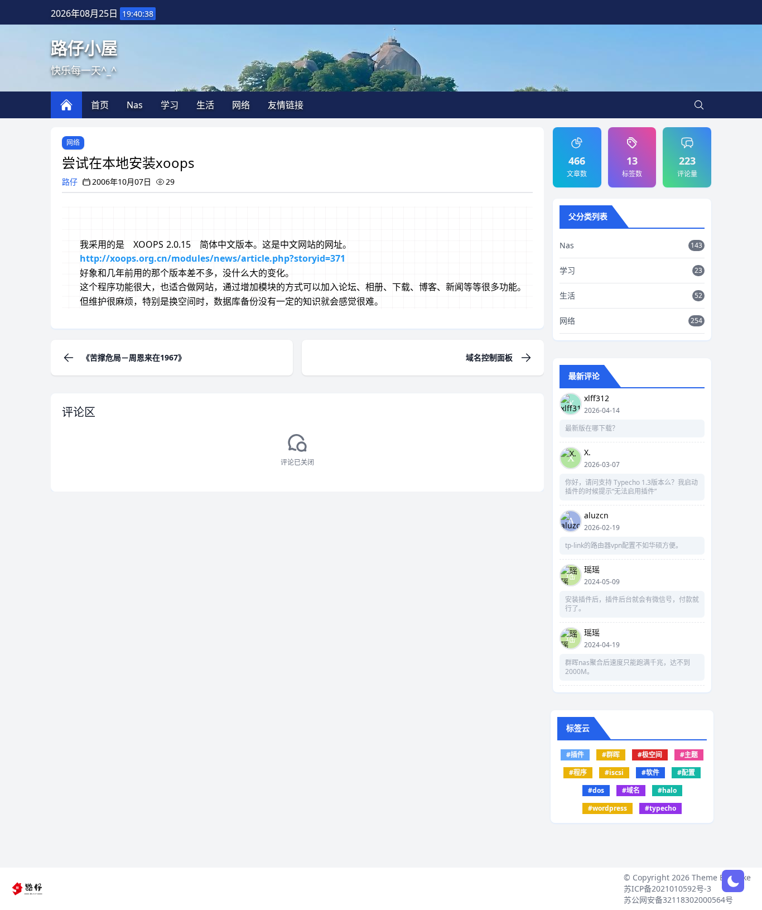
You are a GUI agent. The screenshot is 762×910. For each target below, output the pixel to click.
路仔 (70, 181)
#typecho (660, 808)
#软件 (650, 772)
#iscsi (614, 772)
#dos (596, 790)
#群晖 (611, 754)
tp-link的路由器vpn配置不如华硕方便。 (623, 545)
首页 (100, 105)
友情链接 (285, 105)
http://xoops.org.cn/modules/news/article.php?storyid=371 (212, 258)
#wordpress (607, 808)
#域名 (631, 790)
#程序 (578, 772)
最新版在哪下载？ (592, 428)
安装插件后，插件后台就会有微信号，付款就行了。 (632, 604)
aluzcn (596, 515)
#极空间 (650, 754)
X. (587, 452)
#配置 (686, 772)
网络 (73, 142)
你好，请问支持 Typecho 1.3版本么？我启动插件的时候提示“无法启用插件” (631, 487)
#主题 (689, 754)
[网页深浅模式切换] (733, 881)
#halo (667, 790)
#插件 (575, 754)
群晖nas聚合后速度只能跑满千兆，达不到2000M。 (627, 667)
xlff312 (596, 398)
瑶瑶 (592, 569)
